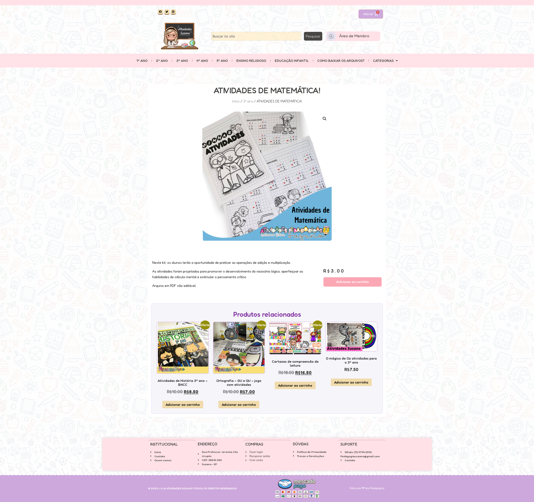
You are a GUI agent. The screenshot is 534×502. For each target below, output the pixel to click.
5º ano (222, 61)
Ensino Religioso (251, 61)
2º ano (162, 61)
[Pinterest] (173, 12)
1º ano (141, 61)
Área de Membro (354, 35)
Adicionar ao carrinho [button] (183, 404)
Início (236, 101)
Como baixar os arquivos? (340, 61)
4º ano (202, 61)
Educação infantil (292, 61)
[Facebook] (160, 12)
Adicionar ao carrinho (352, 282)
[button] (324, 118)
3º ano (182, 61)
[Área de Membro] (331, 36)
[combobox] (256, 36)
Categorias (383, 61)
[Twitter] (167, 12)
